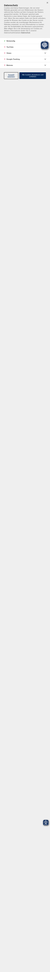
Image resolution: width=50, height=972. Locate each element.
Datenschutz (25, 33)
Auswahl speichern (11, 75)
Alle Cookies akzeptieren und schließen (32, 75)
